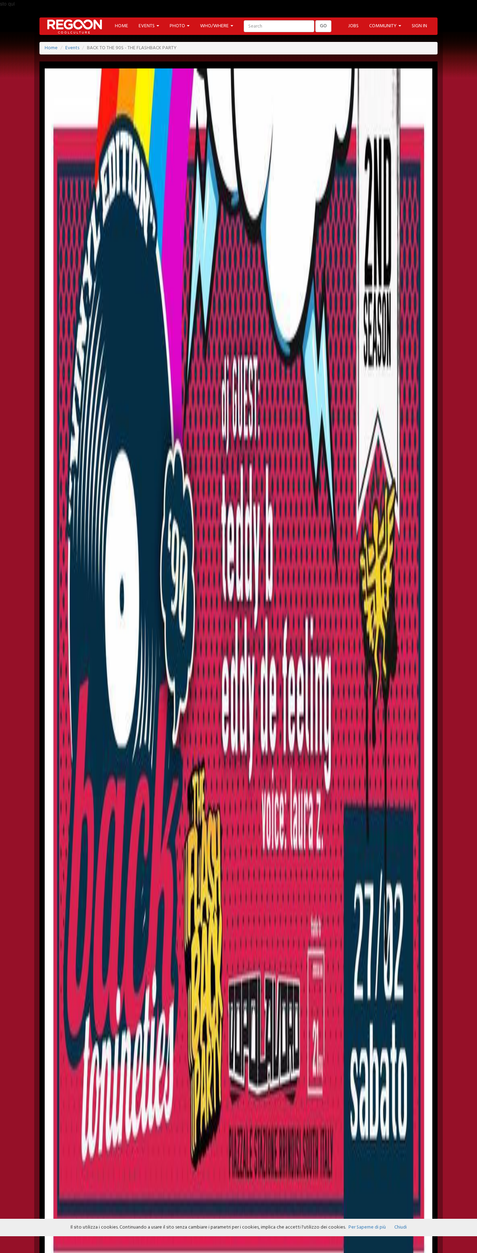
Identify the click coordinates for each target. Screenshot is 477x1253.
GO (323, 26)
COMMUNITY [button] (383, 26)
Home (51, 48)
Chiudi (400, 1227)
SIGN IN (419, 26)
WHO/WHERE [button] (215, 26)
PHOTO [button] (178, 26)
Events (72, 48)
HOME (121, 26)
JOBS (353, 26)
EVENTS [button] (147, 26)
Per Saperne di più (367, 1227)
